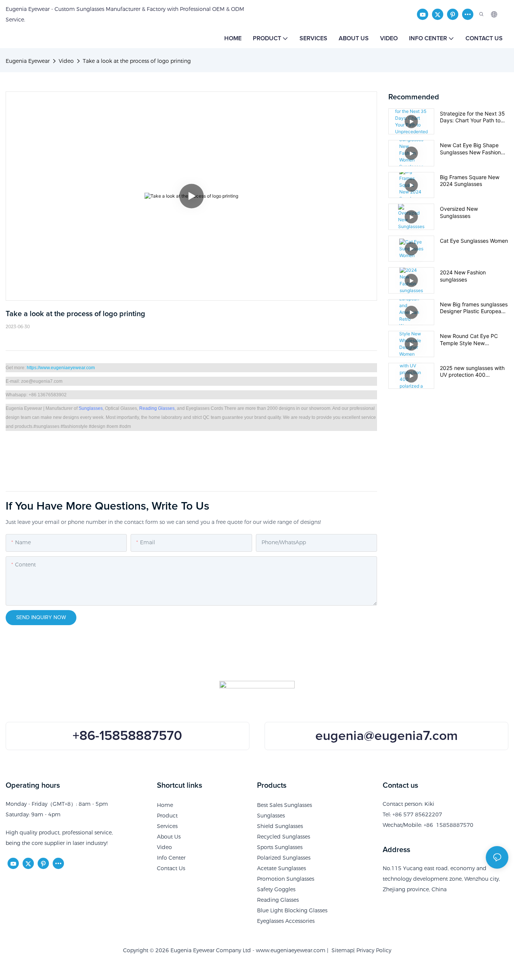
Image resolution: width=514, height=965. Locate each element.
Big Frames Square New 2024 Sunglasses (469, 180)
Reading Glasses (157, 408)
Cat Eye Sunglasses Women (474, 240)
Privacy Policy (373, 950)
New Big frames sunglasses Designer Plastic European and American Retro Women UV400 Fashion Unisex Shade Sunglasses (474, 308)
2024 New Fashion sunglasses (463, 275)
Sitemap (340, 950)
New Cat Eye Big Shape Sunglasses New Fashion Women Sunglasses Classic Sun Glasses (473, 148)
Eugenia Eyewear (28, 61)
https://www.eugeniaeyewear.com (61, 367)
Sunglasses (91, 408)
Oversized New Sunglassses (459, 212)
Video (66, 61)
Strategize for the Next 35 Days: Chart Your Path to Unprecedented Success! (472, 117)
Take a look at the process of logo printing (137, 61)
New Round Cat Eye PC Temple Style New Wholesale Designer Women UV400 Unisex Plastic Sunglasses (474, 339)
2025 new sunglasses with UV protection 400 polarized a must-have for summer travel (472, 371)
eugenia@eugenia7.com (386, 736)
